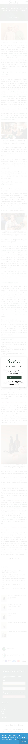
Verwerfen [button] (23, 741)
